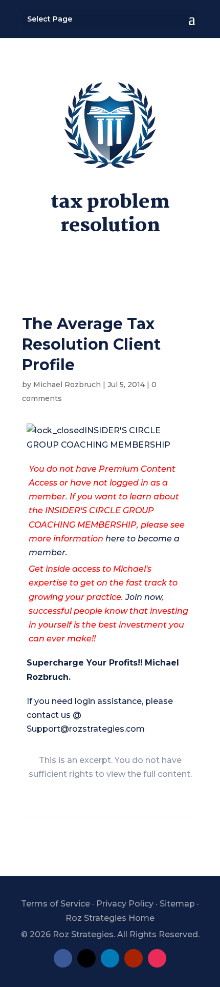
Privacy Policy (124, 904)
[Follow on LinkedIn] (110, 958)
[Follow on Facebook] (63, 958)
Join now (143, 597)
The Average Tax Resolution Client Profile (91, 344)
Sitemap (177, 904)
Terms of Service (55, 904)
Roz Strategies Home (110, 918)
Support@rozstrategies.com (86, 729)
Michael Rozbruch (67, 384)
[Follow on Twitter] (86, 958)
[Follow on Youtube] (133, 958)
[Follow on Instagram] (157, 958)
